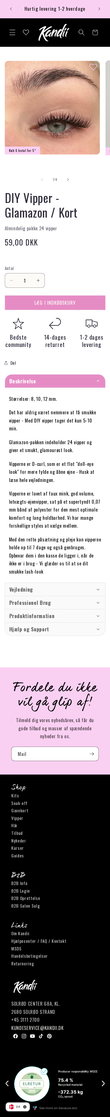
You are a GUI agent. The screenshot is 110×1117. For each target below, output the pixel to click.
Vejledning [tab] (22, 589)
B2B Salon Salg (25, 906)
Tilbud (17, 833)
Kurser (17, 848)
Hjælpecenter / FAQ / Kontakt (38, 941)
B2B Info (19, 883)
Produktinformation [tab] (32, 616)
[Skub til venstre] (42, 179)
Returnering (22, 963)
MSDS (16, 948)
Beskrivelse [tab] (22, 381)
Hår (14, 825)
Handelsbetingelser (29, 956)
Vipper (17, 818)
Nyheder (18, 840)
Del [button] (13, 363)
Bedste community (18, 341)
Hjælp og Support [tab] (29, 629)
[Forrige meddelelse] (11, 9)
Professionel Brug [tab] (30, 602)
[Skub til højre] (68, 179)
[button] (12, 32)
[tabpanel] (55, 485)
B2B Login (20, 891)
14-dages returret (55, 341)
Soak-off (19, 803)
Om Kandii (20, 933)
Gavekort (19, 810)
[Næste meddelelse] (99, 9)
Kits (15, 795)
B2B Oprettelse (25, 898)
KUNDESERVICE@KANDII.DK (37, 1027)
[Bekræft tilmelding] (91, 754)
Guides (17, 855)
